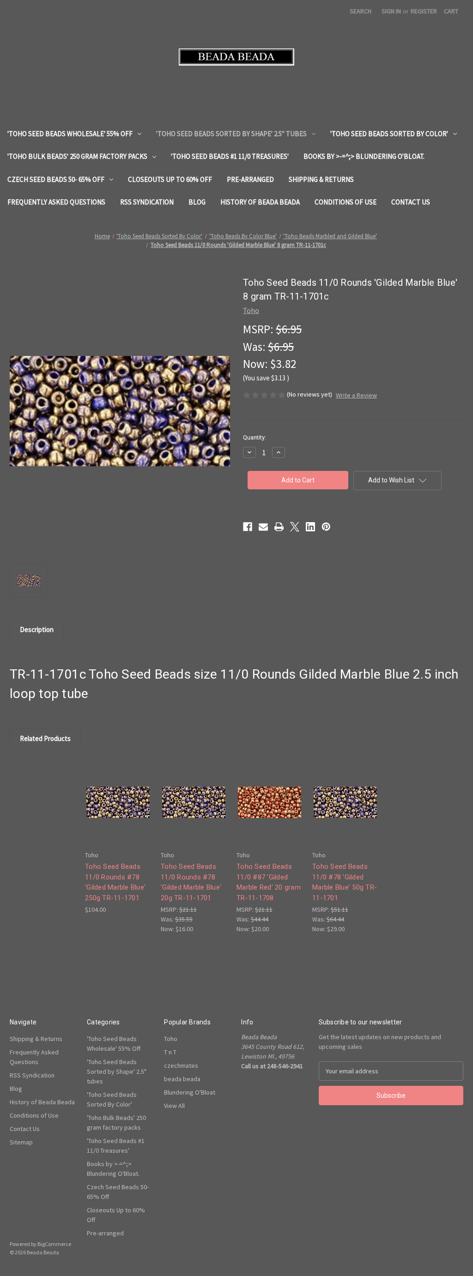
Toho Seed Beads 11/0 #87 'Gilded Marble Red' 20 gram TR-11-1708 (268, 882)
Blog (197, 202)
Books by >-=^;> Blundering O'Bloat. (363, 156)
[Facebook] (247, 526)
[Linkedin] (310, 526)
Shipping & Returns (321, 179)
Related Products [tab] (45, 738)
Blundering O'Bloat (189, 1092)
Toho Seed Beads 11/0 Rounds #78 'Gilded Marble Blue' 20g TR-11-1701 (191, 882)
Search (360, 11)
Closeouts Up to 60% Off (170, 179)
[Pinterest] (326, 526)
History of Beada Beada (260, 202)
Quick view (117, 793)
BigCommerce (54, 1243)
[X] (294, 526)
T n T (170, 1052)
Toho (170, 1039)
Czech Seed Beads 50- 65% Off (55, 179)
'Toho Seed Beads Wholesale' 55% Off (70, 133)
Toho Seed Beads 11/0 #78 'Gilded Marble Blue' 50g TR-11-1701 (344, 882)
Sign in (391, 11)
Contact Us (410, 202)
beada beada (182, 1079)
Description (37, 629)
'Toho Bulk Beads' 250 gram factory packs (77, 156)
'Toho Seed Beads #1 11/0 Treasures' (230, 156)
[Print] (279, 526)
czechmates (181, 1065)
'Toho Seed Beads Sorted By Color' (389, 133)
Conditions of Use (345, 202)
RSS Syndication (147, 202)
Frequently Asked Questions (56, 202)
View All (174, 1105)
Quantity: (254, 437)
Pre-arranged (250, 179)
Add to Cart (118, 810)
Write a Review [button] (356, 395)
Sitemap (21, 1142)
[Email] (263, 526)
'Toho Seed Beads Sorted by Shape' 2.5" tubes (231, 133)
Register (424, 11)
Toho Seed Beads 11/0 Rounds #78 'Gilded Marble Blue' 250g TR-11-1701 (115, 882)
